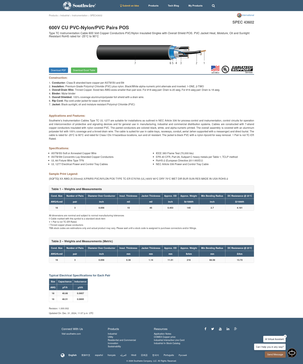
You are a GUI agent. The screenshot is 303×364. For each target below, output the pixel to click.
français (112, 355)
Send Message (275, 354)
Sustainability (114, 346)
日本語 (144, 355)
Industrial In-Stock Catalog (167, 343)
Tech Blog (173, 5)
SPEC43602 (96, 15)
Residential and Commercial (122, 340)
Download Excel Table (84, 70)
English (72, 355)
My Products (195, 5)
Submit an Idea (130, 5)
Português (169, 355)
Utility (110, 336)
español (99, 355)
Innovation (113, 343)
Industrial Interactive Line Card (169, 340)
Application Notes (162, 333)
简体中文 (85, 355)
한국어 (155, 355)
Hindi (133, 355)
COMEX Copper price (164, 336)
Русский (183, 355)
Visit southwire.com (71, 333)
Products (53, 15)
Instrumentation (80, 15)
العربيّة (123, 355)
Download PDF (58, 70)
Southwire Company (143, 360)
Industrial (64, 15)
